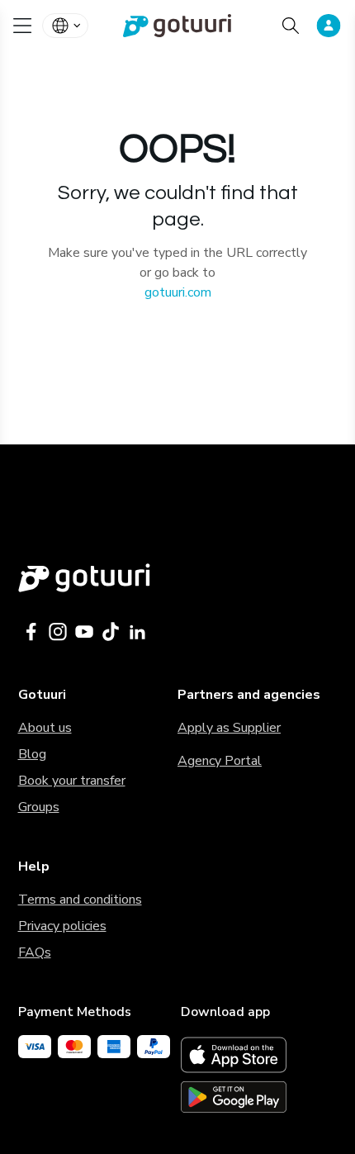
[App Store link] (259, 1055)
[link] (178, 25)
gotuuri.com (177, 292)
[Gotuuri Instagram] (58, 632)
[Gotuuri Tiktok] (110, 632)
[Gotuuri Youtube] (84, 632)
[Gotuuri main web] (178, 577)
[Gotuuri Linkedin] (137, 632)
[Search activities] (290, 25)
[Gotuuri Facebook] (31, 632)
